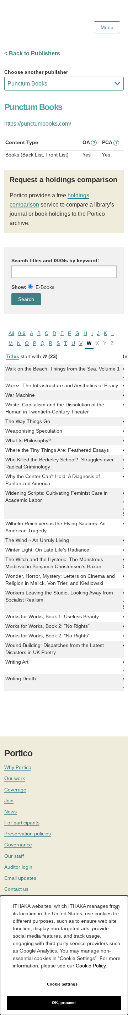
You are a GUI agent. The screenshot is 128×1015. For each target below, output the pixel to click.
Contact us (16, 889)
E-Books (45, 287)
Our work (14, 778)
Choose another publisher (36, 72)
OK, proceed (64, 1002)
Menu (107, 27)
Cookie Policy (91, 966)
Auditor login (18, 867)
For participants (21, 822)
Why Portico (17, 767)
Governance (18, 844)
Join (9, 800)
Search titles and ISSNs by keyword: (55, 260)
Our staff (14, 856)
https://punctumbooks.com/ (37, 124)
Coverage (15, 789)
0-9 (22, 333)
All (11, 333)
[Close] (116, 907)
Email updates (20, 878)
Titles (12, 356)
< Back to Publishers (32, 53)
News (10, 811)
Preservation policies (27, 833)
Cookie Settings (62, 984)
